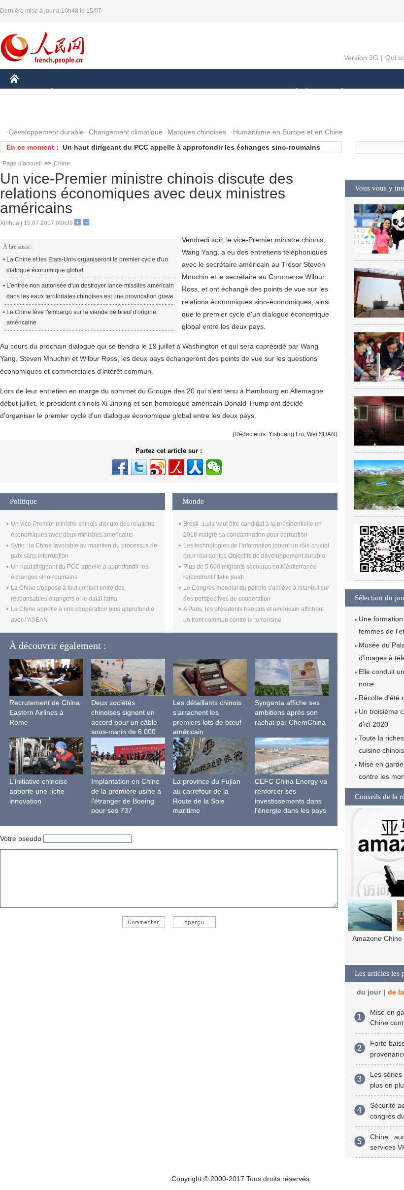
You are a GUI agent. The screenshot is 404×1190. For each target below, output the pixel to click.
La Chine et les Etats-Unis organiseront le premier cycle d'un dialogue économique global (87, 265)
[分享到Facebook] (120, 467)
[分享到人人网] (195, 467)
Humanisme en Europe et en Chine (288, 132)
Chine (62, 163)
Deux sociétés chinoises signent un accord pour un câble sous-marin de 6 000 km (124, 722)
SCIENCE (202, 93)
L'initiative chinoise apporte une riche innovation (38, 790)
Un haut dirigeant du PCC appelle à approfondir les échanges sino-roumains (191, 147)
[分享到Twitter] (139, 467)
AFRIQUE (158, 93)
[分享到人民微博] (176, 467)
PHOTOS (30, 112)
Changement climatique (126, 132)
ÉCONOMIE (70, 93)
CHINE (27, 93)
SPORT (377, 93)
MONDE (116, 93)
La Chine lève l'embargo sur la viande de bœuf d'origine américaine (81, 317)
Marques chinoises (197, 132)
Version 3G (361, 58)
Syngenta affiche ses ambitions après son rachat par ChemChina (290, 712)
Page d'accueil (22, 163)
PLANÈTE (337, 93)
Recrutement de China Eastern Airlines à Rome (44, 712)
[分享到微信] (214, 467)
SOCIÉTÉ (292, 93)
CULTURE (247, 93)
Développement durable (46, 132)
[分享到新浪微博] (158, 467)
